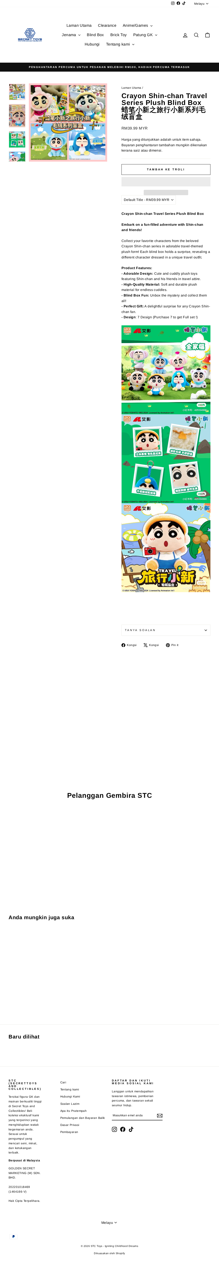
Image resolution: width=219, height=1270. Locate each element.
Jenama (69, 35)
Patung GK (143, 35)
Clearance (107, 25)
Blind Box (95, 35)
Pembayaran (69, 1132)
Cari (63, 1082)
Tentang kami (118, 44)
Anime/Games (136, 25)
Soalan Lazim (70, 1103)
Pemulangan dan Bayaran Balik (82, 1118)
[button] (165, 181)
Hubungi (92, 44)
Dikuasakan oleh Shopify (109, 1253)
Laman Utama (79, 25)
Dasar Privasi (69, 1125)
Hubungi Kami (70, 1096)
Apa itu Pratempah (73, 1110)
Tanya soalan (140, 630)
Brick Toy (118, 35)
